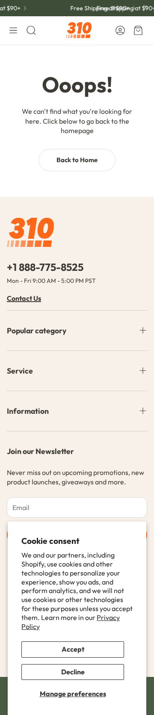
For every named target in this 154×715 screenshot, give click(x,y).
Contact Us (24, 298)
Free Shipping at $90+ (98, 8)
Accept (73, 649)
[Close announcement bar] (145, 6)
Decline (73, 672)
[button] (13, 30)
